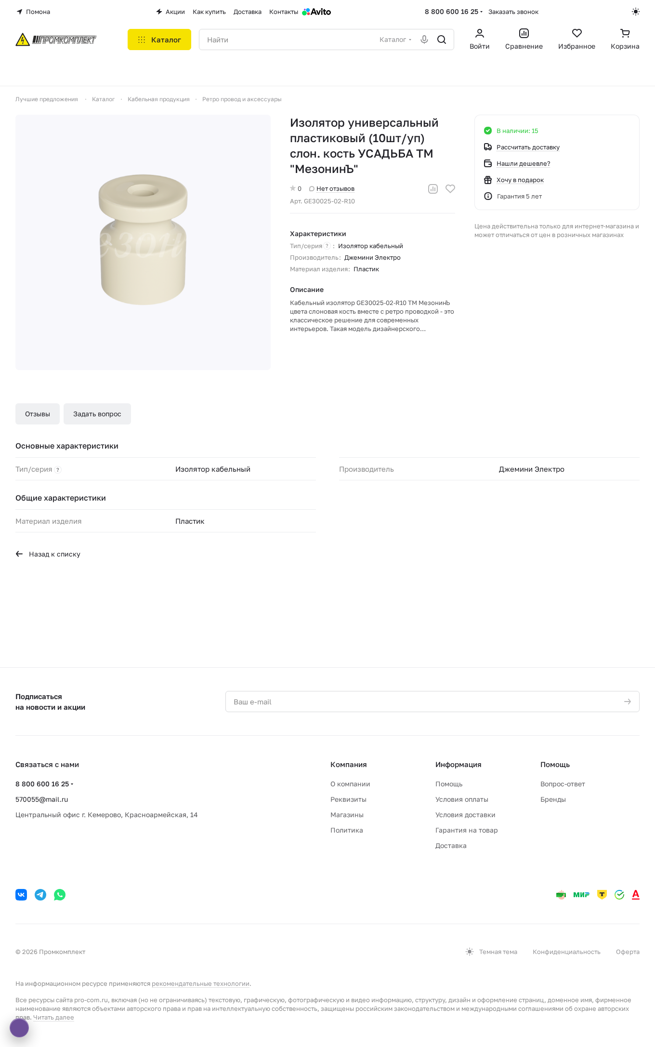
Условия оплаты (461, 799)
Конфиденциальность (567, 951)
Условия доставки (465, 814)
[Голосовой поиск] (424, 39)
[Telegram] (40, 895)
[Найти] (441, 39)
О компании (350, 784)
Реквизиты (348, 799)
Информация (458, 764)
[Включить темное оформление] (636, 11)
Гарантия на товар (466, 830)
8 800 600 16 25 (451, 11)
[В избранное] (450, 189)
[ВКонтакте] (21, 895)
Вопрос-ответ (562, 784)
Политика (346, 830)
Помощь (448, 784)
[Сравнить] (433, 189)
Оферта (628, 951)
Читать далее (53, 1017)
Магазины (347, 814)
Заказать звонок (513, 11)
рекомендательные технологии (200, 983)
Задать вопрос (97, 414)
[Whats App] (60, 895)
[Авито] (316, 11)
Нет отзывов (335, 188)
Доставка (451, 845)
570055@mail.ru (41, 799)
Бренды (553, 799)
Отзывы (37, 414)
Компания (348, 764)
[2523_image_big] (143, 242)
